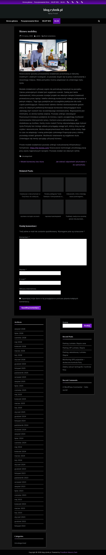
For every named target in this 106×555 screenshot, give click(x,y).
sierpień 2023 (19, 486)
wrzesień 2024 (20, 430)
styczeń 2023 (19, 517)
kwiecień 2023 (20, 504)
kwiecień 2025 (20, 399)
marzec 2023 (19, 508)
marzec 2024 (19, 456)
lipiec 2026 (18, 333)
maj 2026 (18, 342)
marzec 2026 (19, 351)
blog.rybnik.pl (53, 10)
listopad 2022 (19, 526)
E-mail (22, 279)
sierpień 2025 (19, 381)
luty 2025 (18, 408)
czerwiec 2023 (20, 495)
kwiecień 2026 (20, 346)
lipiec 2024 (18, 438)
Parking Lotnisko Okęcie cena (74, 343)
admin (38, 36)
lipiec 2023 (18, 491)
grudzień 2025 (20, 364)
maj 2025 (18, 394)
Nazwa (23, 270)
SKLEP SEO (55, 2)
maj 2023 (18, 499)
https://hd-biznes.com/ (39, 148)
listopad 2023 (19, 473)
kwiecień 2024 (20, 451)
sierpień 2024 (19, 434)
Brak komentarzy (50, 36)
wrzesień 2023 (20, 482)
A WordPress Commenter (72, 387)
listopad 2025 (19, 368)
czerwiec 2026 (20, 338)
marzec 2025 (19, 403)
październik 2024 (21, 425)
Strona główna (27, 2)
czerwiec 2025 (20, 390)
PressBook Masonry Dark (68, 552)
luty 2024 (18, 460)
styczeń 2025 (19, 412)
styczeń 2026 (19, 359)
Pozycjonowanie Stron (41, 2)
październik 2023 (21, 478)
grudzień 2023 (20, 469)
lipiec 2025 (18, 386)
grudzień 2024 (20, 416)
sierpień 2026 (19, 329)
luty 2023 (18, 513)
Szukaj (65, 322)
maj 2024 (18, 447)
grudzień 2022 (20, 521)
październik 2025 (21, 373)
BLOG (63, 2)
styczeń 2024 (19, 464)
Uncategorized (27, 156)
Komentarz (24, 237)
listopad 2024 (19, 421)
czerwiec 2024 (20, 443)
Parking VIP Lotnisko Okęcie (74, 348)
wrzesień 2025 (20, 377)
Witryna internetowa (27, 289)
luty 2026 (18, 355)
